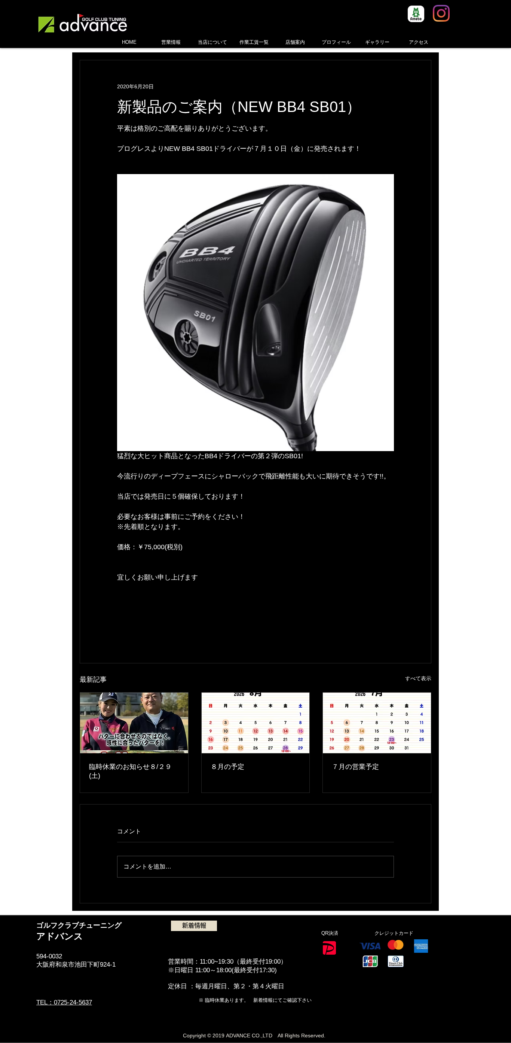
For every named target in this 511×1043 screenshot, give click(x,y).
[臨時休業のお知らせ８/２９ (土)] (134, 723)
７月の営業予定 (355, 766)
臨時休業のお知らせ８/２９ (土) (130, 771)
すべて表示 (418, 678)
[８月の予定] (256, 723)
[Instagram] (441, 13)
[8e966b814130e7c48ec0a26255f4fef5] (416, 13)
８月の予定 (227, 766)
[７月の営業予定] (377, 723)
